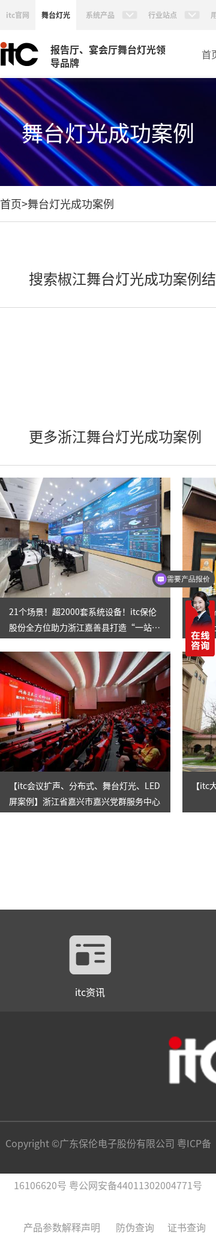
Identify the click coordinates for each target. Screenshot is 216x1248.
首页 (11, 203)
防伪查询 (135, 1227)
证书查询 (186, 1227)
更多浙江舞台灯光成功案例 (115, 435)
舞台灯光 (55, 15)
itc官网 (17, 15)
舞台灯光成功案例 (71, 203)
